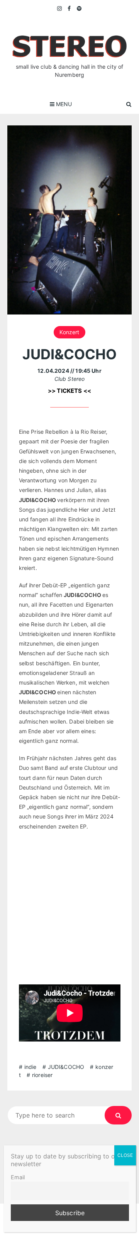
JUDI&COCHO (66, 1067)
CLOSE (125, 1155)
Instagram (60, 8)
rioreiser (42, 1075)
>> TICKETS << (69, 390)
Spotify (79, 8)
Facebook (69, 8)
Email (18, 1177)
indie (30, 1067)
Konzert (69, 332)
